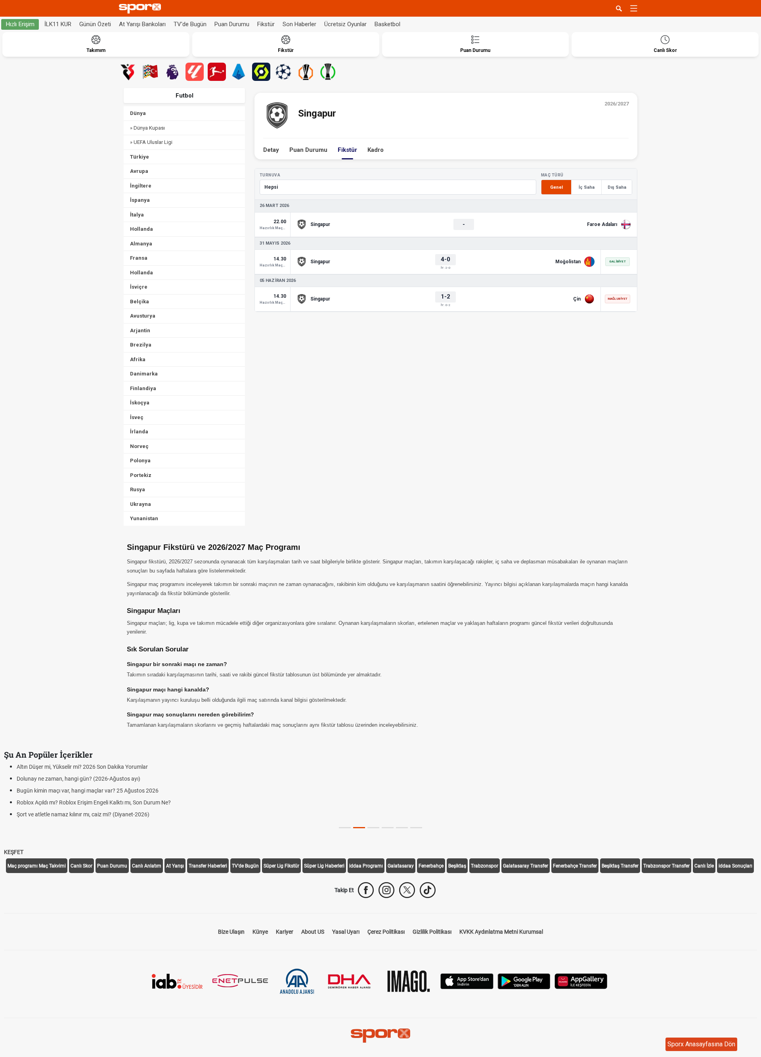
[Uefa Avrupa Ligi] (305, 72)
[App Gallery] (581, 980)
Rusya (137, 489)
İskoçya (139, 403)
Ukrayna (140, 504)
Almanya (141, 244)
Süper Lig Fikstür (281, 866)
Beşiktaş (457, 866)
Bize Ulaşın (231, 932)
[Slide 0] (345, 827)
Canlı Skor (81, 866)
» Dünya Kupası (147, 128)
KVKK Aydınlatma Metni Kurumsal (501, 932)
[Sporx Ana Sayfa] (141, 8)
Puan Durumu (231, 24)
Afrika (137, 359)
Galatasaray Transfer (525, 866)
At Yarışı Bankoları (142, 24)
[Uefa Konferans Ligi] (328, 72)
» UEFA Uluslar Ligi (151, 142)
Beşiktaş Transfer (620, 866)
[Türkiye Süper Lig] (128, 72)
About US (312, 932)
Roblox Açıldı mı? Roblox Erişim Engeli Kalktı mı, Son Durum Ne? (94, 802)
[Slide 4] (402, 827)
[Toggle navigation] (633, 8)
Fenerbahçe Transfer (575, 866)
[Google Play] (524, 980)
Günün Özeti (95, 24)
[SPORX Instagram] (386, 890)
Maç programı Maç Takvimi (37, 866)
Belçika (139, 301)
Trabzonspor (484, 866)
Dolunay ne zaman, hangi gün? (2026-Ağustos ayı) (78, 779)
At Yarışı (175, 866)
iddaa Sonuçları (735, 866)
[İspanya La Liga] (194, 72)
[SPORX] (380, 1035)
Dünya (138, 113)
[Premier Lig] (172, 72)
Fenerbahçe (431, 866)
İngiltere (140, 186)
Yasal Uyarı (345, 932)
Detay (271, 149)
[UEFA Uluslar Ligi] (150, 72)
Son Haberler (299, 24)
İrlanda (139, 432)
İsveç (136, 417)
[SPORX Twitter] (407, 890)
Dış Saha (617, 187)
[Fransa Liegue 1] (261, 72)
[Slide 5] (416, 827)
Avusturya (142, 316)
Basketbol (387, 24)
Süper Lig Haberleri (324, 866)
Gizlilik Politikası (432, 932)
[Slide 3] (388, 827)
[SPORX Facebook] (366, 890)
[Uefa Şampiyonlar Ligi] (283, 72)
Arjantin (140, 330)
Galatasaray (401, 866)
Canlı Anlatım (146, 866)
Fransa (138, 258)
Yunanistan (144, 518)
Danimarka (144, 374)
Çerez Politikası (386, 932)
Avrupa (139, 171)
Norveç (139, 446)
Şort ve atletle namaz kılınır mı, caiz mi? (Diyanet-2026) (83, 814)
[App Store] (466, 980)
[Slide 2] (373, 827)
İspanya (140, 200)
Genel (556, 187)
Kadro (375, 149)
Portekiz (140, 475)
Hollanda (141, 229)
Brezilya (140, 345)
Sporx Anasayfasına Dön (701, 1044)
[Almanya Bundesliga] (217, 72)
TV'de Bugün (190, 24)
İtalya (137, 215)
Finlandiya (143, 388)
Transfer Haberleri (208, 866)
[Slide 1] (359, 827)
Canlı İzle (704, 866)
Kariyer (284, 932)
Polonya (140, 460)
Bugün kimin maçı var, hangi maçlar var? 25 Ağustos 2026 (88, 790)
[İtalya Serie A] (239, 72)
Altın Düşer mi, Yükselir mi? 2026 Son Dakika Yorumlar (82, 767)
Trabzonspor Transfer (666, 866)
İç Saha (587, 187)
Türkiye (139, 157)
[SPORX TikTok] (427, 890)
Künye (260, 932)
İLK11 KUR (57, 24)
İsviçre (138, 287)
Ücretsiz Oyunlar (345, 24)
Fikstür (266, 24)
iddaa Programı (366, 866)
